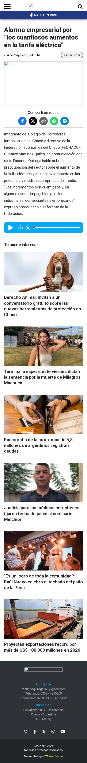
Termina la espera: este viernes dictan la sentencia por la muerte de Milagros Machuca (42, 377)
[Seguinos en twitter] (44, 731)
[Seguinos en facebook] (34, 731)
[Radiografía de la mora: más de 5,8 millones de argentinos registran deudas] (43, 414)
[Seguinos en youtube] (62, 731)
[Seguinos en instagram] (53, 731)
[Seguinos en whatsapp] (25, 731)
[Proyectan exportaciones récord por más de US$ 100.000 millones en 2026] (43, 619)
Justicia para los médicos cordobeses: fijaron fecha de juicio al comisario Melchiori (42, 513)
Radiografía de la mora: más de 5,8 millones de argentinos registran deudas (38, 445)
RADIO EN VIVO (45, 15)
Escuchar (74, 55)
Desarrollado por (43, 756)
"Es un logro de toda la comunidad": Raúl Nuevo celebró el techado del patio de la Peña (43, 581)
